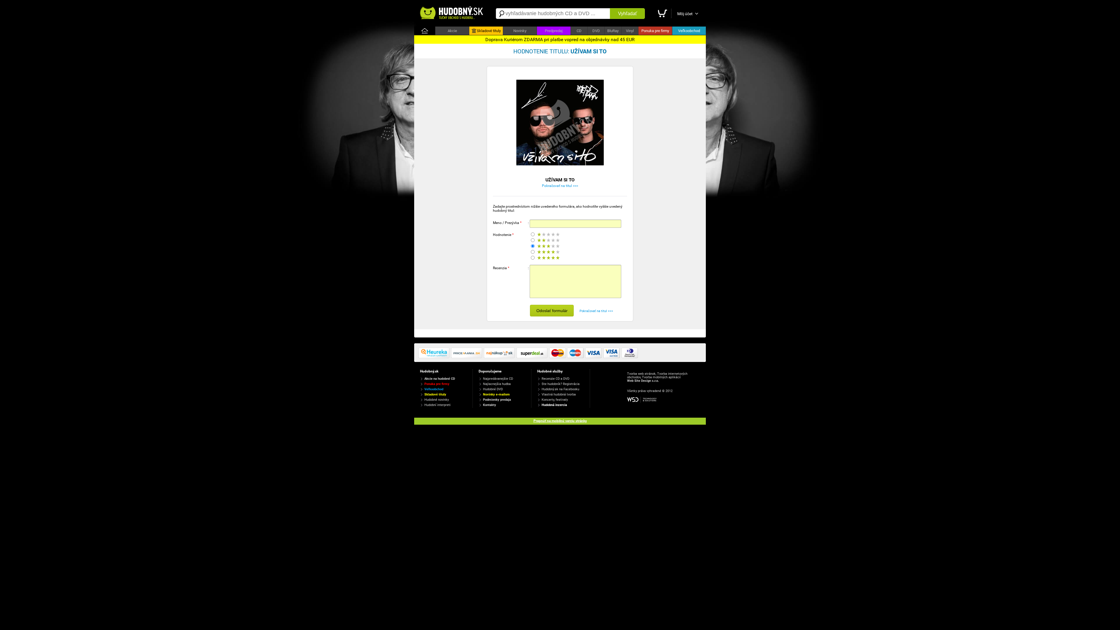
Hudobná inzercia (554, 405)
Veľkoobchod (689, 31)
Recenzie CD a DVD (555, 379)
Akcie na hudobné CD (439, 379)
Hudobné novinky (436, 400)
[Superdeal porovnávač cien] (533, 357)
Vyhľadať (627, 13)
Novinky (519, 31)
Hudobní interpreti (437, 405)
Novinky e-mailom (496, 394)
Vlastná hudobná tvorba (559, 394)
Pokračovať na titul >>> (560, 186)
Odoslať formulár (552, 310)
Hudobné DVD (493, 389)
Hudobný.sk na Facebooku (560, 389)
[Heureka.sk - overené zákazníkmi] (435, 357)
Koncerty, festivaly (555, 400)
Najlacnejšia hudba (497, 384)
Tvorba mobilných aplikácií (661, 377)
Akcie (452, 31)
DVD (596, 31)
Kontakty (489, 405)
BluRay (613, 31)
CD (579, 31)
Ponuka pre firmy (655, 31)
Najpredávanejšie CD (498, 379)
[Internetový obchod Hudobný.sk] (452, 13)
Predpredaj (554, 31)
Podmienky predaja (497, 400)
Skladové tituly (489, 31)
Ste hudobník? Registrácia (561, 384)
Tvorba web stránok (641, 374)
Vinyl (630, 31)
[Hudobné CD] (467, 357)
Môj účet (685, 13)
